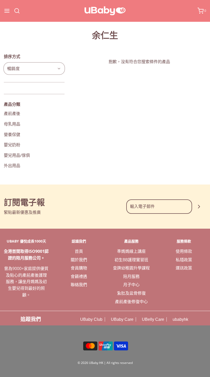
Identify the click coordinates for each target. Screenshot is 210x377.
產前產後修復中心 (131, 301)
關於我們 (79, 260)
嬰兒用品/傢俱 (17, 155)
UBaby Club (90, 319)
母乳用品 (12, 124)
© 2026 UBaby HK (90, 363)
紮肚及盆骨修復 (131, 293)
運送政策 (184, 268)
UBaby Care (121, 319)
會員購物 (79, 268)
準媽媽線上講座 (131, 251)
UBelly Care (152, 319)
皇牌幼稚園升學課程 (131, 268)
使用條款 (184, 251)
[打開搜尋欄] (19, 11)
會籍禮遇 (79, 276)
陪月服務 (131, 276)
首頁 (79, 251)
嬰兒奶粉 (12, 145)
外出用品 (12, 165)
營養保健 (12, 134)
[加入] (199, 206)
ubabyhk (180, 319)
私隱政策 (184, 260)
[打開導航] (7, 11)
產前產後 (12, 113)
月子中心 (131, 284)
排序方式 (12, 56)
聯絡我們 (79, 284)
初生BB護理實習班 (131, 260)
